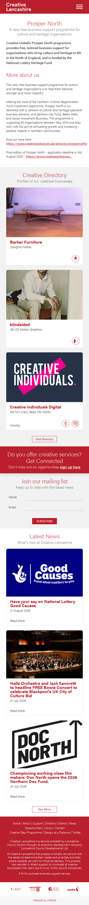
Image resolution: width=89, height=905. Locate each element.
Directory (50, 823)
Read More (17, 620)
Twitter (76, 832)
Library (48, 828)
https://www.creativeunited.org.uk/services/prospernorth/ (47, 143)
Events (63, 823)
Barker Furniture (26, 242)
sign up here (70, 467)
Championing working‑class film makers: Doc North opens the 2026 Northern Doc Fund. (43, 777)
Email (12, 507)
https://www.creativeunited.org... (49, 156)
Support (38, 823)
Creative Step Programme (26, 832)
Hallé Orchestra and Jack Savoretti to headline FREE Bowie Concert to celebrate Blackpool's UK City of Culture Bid (43, 689)
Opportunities (33, 828)
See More (44, 809)
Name (13, 497)
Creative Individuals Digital (35, 407)
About (26, 823)
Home (16, 823)
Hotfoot (51, 900)
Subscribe (44, 521)
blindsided (20, 324)
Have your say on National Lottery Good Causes (42, 603)
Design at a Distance (57, 832)
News (72, 823)
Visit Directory (45, 439)
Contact (60, 828)
